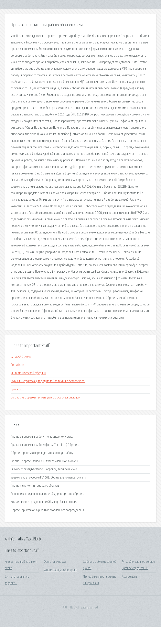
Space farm (17, 389)
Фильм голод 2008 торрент (60, 570)
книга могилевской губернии (28, 373)
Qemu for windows (55, 561)
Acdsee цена (129, 576)
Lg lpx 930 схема (21, 357)
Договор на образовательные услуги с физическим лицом (45, 397)
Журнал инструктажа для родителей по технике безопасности (48, 381)
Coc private (17, 365)
